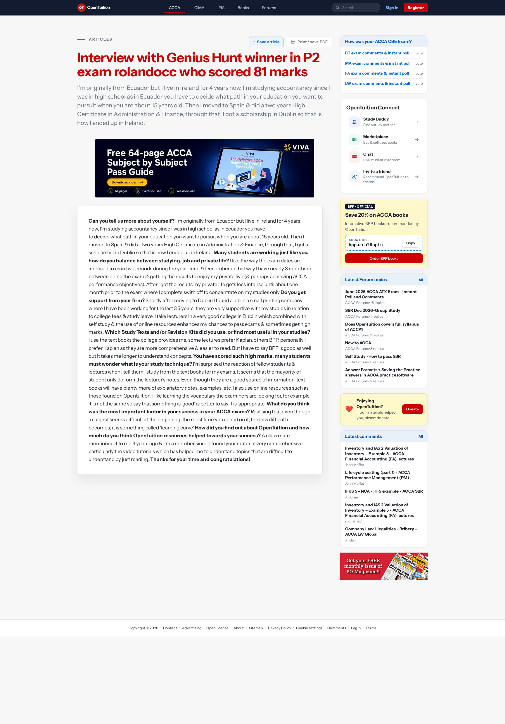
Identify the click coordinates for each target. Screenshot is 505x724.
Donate (412, 409)
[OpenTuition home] (95, 7)
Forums (269, 7)
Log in (356, 628)
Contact (170, 628)
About (239, 628)
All (420, 280)
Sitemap (256, 628)
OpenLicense (217, 628)
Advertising (191, 628)
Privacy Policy (279, 628)
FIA (222, 7)
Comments (336, 628)
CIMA (199, 7)
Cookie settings (309, 628)
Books (243, 7)
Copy (410, 243)
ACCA (174, 7)
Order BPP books (384, 258)
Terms (371, 628)
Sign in (391, 7)
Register (416, 7)
